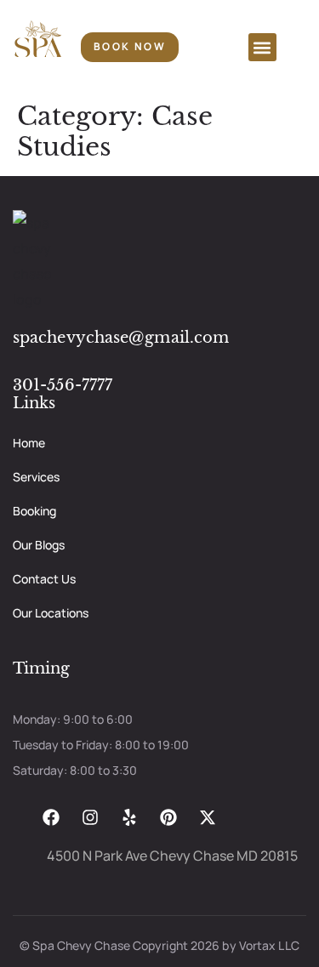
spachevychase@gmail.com (121, 337)
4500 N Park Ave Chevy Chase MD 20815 (172, 855)
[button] (262, 47)
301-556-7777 (62, 385)
